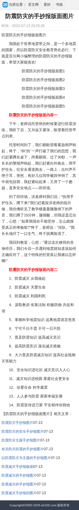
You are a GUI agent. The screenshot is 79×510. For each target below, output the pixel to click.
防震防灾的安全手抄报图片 (23, 431)
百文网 (33, 4)
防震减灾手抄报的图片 (19, 493)
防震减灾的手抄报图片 (19, 475)
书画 (59, 4)
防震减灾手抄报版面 (17, 466)
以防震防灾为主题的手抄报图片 (26, 458)
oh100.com (49, 505)
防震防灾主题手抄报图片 (21, 440)
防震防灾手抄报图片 (17, 423)
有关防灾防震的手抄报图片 (23, 449)
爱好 (47, 4)
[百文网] (5, 5)
